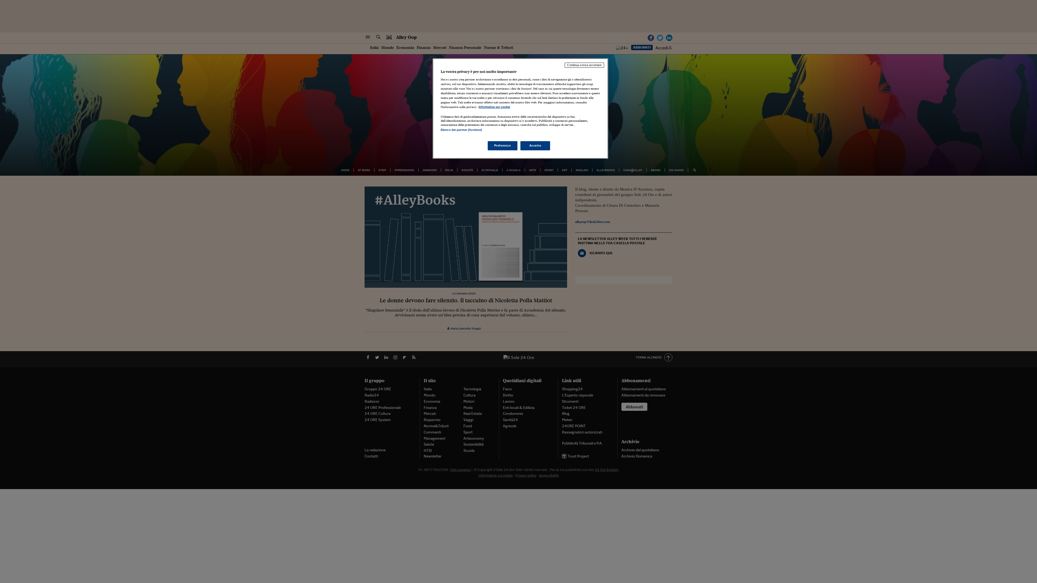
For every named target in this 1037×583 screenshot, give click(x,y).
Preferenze (502, 145)
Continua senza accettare (584, 65)
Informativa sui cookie (494, 107)
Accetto (535, 145)
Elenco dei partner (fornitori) (461, 129)
